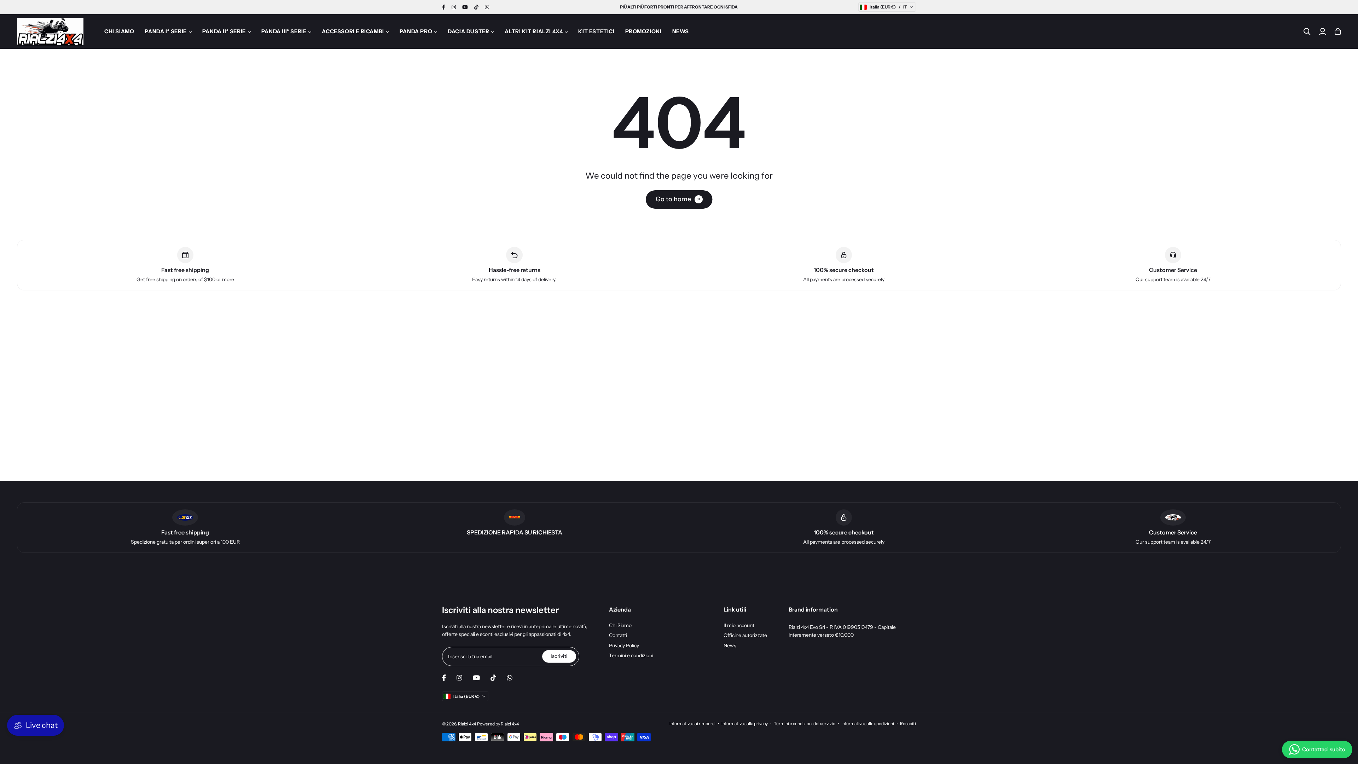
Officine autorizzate (745, 635)
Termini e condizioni (631, 655)
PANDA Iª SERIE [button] (165, 31)
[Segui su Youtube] (465, 7)
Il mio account (739, 625)
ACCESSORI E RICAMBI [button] (353, 31)
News (730, 645)
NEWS (680, 31)
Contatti (618, 635)
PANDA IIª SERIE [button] (224, 31)
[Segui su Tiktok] (476, 7)
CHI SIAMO (119, 31)
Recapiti (908, 723)
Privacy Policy (624, 645)
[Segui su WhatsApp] (487, 7)
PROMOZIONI (643, 31)
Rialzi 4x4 (467, 724)
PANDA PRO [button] (416, 31)
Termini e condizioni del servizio (804, 723)
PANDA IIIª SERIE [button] (284, 31)
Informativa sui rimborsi (692, 723)
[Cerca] (1307, 31)
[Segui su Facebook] (443, 7)
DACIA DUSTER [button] (468, 31)
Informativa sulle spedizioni (867, 723)
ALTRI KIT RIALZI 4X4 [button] (534, 31)
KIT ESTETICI (596, 31)
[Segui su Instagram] (454, 7)
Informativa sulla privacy (744, 723)
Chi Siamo (620, 625)
